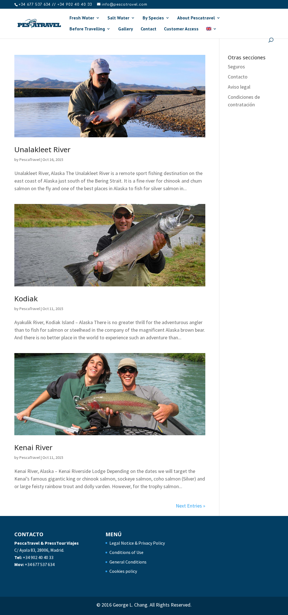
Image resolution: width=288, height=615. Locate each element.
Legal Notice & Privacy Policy (137, 543)
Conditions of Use (126, 552)
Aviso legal (239, 87)
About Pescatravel (196, 18)
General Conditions (128, 562)
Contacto (238, 76)
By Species (153, 18)
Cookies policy (123, 571)
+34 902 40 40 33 (38, 557)
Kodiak (26, 298)
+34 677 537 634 (40, 564)
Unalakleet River (42, 149)
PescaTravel (29, 159)
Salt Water (118, 18)
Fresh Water (81, 18)
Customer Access (181, 29)
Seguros (236, 66)
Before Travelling (87, 29)
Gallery (125, 29)
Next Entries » (190, 505)
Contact (148, 29)
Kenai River (33, 447)
